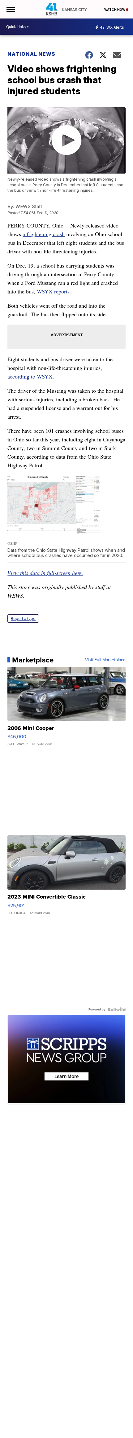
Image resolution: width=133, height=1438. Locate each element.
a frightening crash (44, 234)
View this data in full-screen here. (45, 572)
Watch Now (115, 9)
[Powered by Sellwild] (117, 1009)
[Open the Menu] (10, 9)
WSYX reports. (54, 291)
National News (31, 54)
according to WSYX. (30, 376)
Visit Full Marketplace (105, 660)
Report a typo (23, 618)
